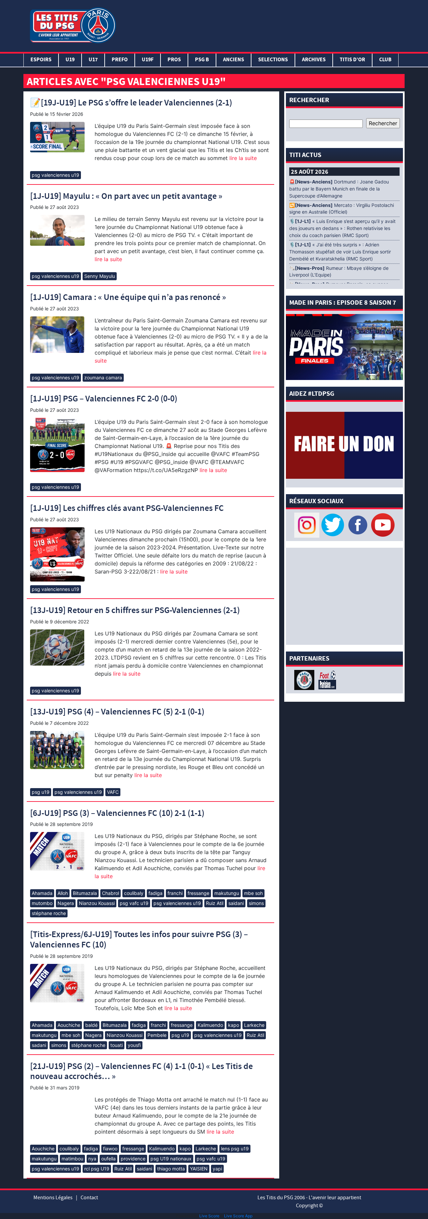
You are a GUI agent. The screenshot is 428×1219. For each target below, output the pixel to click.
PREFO (120, 60)
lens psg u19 (235, 1148)
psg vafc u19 (134, 903)
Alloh (63, 893)
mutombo (42, 903)
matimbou (72, 1158)
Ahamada (42, 893)
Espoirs (40, 60)
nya (92, 1158)
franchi (175, 893)
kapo (233, 1025)
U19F (147, 60)
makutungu (226, 893)
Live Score (209, 1215)
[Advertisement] (262, 24)
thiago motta (171, 1168)
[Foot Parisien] (326, 679)
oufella (108, 1158)
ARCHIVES (314, 60)
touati (116, 1045)
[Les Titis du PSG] (72, 24)
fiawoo (110, 1148)
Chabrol (110, 893)
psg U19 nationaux (171, 1158)
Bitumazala (85, 893)
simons (256, 903)
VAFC (113, 792)
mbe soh (253, 893)
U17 (93, 60)
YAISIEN (199, 1168)
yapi (217, 1168)
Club (385, 60)
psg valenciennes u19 (55, 175)
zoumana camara (103, 377)
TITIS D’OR (352, 60)
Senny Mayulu (99, 276)
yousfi (134, 1045)
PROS (174, 60)
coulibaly (133, 893)
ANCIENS (233, 60)
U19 (70, 60)
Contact (89, 1197)
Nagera (66, 903)
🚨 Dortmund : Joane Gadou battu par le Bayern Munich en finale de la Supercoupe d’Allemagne (339, 189)
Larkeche (254, 1025)
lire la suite (242, 158)
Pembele (157, 1035)
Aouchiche (69, 1025)
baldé (91, 1025)
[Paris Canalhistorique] (305, 679)
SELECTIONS (273, 60)
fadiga (155, 893)
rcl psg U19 (96, 1168)
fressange (198, 893)
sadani (39, 1045)
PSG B (202, 60)
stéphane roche (49, 913)
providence (133, 1158)
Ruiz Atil (214, 903)
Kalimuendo (210, 1025)
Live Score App (238, 1215)
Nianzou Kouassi (97, 903)
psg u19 (40, 792)
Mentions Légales (53, 1197)
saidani (236, 903)
